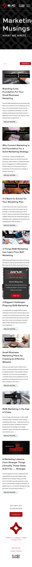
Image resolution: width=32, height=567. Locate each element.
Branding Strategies (10, 76)
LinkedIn (24, 537)
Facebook (8, 537)
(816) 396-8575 (16, 548)
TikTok (20, 540)
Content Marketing (10, 132)
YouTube (14, 540)
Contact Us (16, 514)
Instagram (17, 537)
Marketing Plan (24, 76)
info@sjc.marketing (16, 551)
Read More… (11, 121)
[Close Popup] (27, 270)
